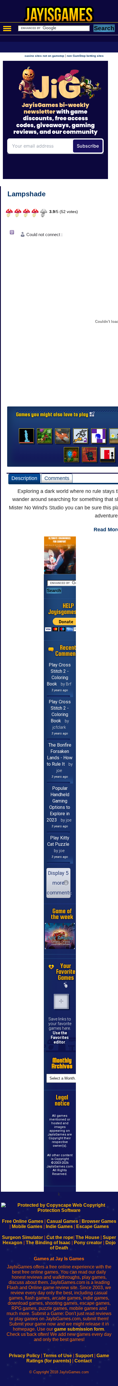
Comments (56, 478)
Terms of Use (57, 1355)
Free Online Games (22, 1221)
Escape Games (92, 1226)
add (61, 1001)
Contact (83, 1360)
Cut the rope (59, 1237)
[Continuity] (107, 456)
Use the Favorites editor (60, 1037)
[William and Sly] (62, 437)
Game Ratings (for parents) (67, 1358)
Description (24, 478)
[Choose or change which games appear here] (66, 985)
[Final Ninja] (89, 456)
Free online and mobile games (62, 16)
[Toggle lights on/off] (14, 233)
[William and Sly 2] (44, 437)
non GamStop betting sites (85, 55)
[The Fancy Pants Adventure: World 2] (80, 437)
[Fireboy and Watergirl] (71, 456)
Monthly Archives (62, 1063)
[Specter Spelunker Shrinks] (26, 437)
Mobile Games (27, 1226)
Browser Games (99, 1221)
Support (84, 1355)
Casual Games (62, 1221)
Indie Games (59, 1226)
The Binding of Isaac (48, 1242)
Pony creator (88, 1242)
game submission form (79, 1329)
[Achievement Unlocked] (98, 437)
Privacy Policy (24, 1355)
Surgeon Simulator (22, 1237)
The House (87, 1237)
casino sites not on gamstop (44, 55)
